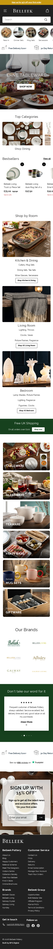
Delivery (31, 861)
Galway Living (8, 904)
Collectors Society (9, 874)
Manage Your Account (37, 871)
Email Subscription (36, 868)
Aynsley (5, 908)
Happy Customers (9, 861)
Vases (30, 335)
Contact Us (32, 855)
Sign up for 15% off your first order (26, 2)
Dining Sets (22, 270)
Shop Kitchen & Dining (27, 280)
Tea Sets (32, 270)
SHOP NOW (26, 86)
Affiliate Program (35, 901)
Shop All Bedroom (26, 411)
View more (26, 456)
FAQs (30, 858)
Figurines (23, 405)
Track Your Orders (35, 874)
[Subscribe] (41, 817)
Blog (4, 858)
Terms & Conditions (36, 908)
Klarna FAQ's (33, 904)
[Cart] (47, 11)
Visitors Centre (8, 871)
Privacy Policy (34, 911)
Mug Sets (30, 265)
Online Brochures (9, 884)
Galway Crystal (8, 901)
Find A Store (7, 881)
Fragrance (33, 340)
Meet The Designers (10, 868)
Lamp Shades (19, 395)
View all (47, 159)
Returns (31, 865)
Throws (30, 330)
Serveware (33, 275)
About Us (6, 855)
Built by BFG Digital (10, 943)
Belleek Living (8, 898)
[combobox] (26, 20)
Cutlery (22, 265)
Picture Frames (21, 340)
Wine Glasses (21, 275)
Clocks (23, 335)
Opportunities (33, 895)
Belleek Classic (8, 895)
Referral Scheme (9, 865)
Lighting (22, 330)
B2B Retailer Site (35, 898)
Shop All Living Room (26, 346)
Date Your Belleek (10, 877)
